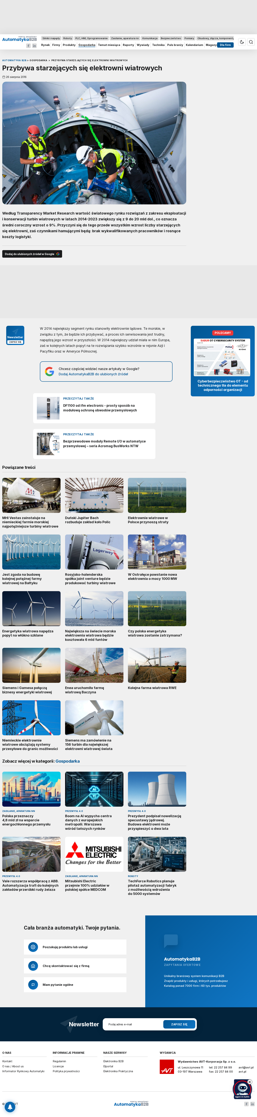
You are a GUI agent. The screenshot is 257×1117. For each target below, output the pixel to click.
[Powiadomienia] (10, 1107)
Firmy (56, 45)
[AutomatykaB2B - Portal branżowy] (19, 39)
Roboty (67, 38)
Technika (158, 45)
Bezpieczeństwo (171, 38)
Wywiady (143, 45)
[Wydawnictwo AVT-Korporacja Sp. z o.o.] (167, 1068)
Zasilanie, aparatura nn (125, 38)
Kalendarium (194, 45)
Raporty (128, 45)
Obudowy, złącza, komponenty (216, 38)
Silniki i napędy (51, 38)
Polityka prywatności (66, 1071)
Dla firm (225, 45)
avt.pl (242, 1071)
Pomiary (189, 38)
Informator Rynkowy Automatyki (23, 1071)
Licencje (58, 1066)
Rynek (45, 45)
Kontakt (7, 1061)
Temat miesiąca (109, 45)
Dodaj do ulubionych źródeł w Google (29, 254)
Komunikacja (149, 38)
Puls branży (175, 45)
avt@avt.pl (246, 1067)
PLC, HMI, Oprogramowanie (91, 38)
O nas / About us (13, 1066)
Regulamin (59, 1061)
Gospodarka (86, 45)
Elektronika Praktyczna (118, 1071)
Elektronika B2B (113, 1061)
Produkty (69, 45)
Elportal (108, 1066)
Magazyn (212, 45)
